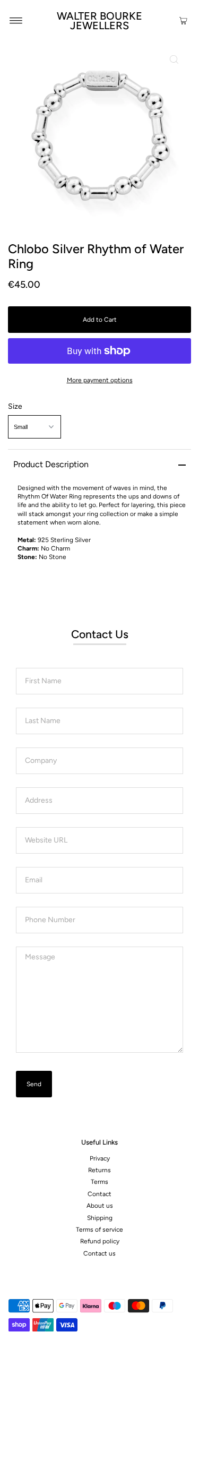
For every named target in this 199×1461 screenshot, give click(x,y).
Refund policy (99, 1241)
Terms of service (99, 1229)
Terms (99, 1181)
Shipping (100, 1218)
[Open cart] (183, 20)
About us (99, 1205)
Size (15, 406)
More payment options (100, 380)
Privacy (100, 1158)
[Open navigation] (16, 20)
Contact (99, 1194)
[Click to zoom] (174, 59)
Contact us (99, 1253)
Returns (99, 1170)
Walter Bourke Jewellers (99, 21)
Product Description (51, 464)
